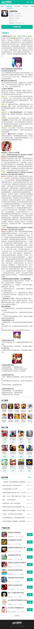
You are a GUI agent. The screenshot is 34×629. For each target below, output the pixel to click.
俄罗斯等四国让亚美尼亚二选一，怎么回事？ (15, 492)
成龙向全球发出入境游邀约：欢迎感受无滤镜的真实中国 (15, 521)
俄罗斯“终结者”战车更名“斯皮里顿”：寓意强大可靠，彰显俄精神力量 (15, 507)
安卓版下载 (17, 27)
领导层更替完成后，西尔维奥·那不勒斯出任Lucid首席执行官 (15, 518)
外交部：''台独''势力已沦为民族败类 (13, 514)
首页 (2, 6)
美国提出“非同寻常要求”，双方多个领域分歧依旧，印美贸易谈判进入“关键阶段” (15, 510)
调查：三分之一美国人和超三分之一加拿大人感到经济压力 (15, 496)
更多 (29, 477)
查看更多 (17, 616)
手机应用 (25, 6)
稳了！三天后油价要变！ (10, 500)
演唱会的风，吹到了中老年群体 (11, 503)
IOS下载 (17, 6)
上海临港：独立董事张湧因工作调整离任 (14, 482)
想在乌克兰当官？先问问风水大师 (12, 485)
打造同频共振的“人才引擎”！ (11, 489)
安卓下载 (9, 6)
